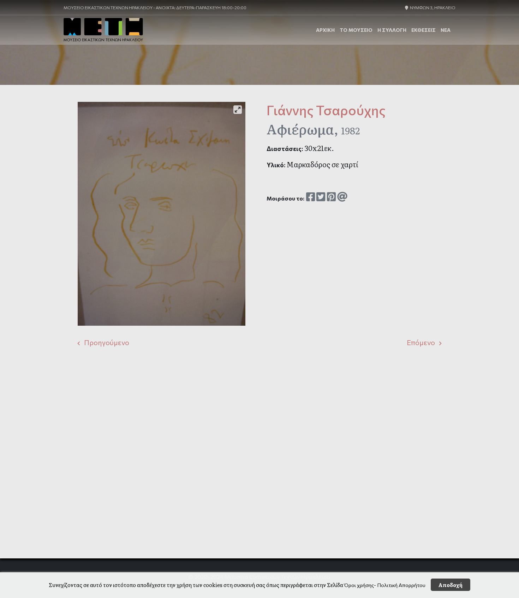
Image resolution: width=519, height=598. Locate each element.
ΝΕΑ (446, 30)
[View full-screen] (237, 109)
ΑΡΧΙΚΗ (325, 30)
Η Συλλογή (391, 30)
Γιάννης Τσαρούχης (326, 110)
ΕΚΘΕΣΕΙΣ (423, 30)
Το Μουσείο (356, 30)
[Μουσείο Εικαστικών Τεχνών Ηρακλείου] (103, 29)
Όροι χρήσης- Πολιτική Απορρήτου (384, 585)
